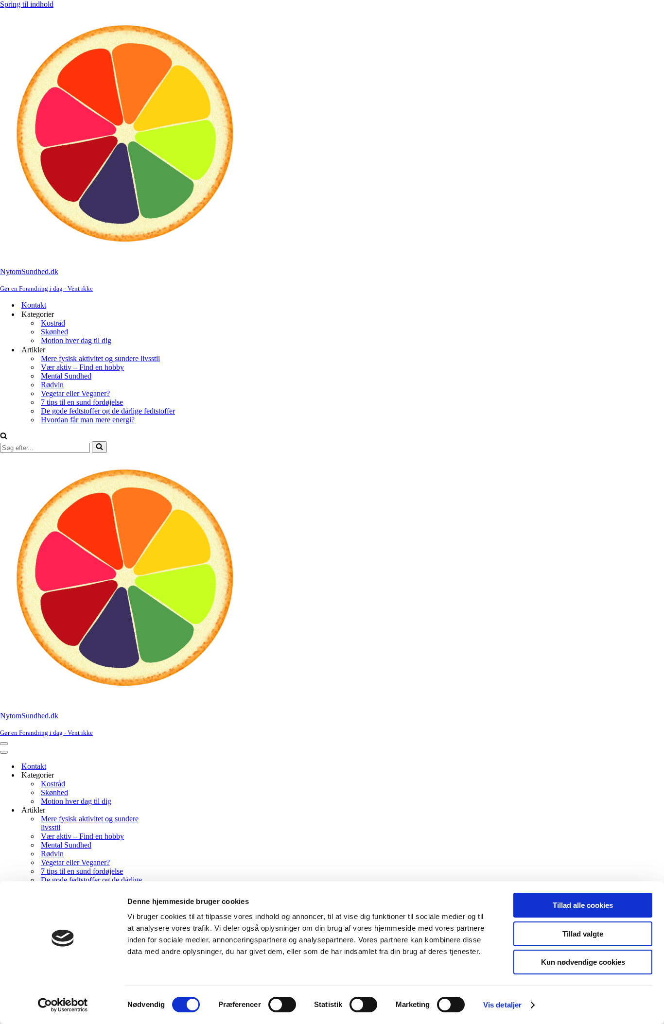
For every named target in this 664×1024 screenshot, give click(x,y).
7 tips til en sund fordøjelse (82, 402)
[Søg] (3, 437)
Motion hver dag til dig (76, 340)
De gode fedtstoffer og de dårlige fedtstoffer (108, 411)
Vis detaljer (502, 1005)
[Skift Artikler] (170, 810)
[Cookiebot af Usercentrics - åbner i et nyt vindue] (62, 1005)
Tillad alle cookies (583, 905)
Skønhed (54, 332)
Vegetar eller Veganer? (75, 393)
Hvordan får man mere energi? (88, 420)
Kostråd (53, 323)
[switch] (282, 1004)
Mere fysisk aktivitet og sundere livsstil (100, 358)
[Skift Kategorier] (170, 775)
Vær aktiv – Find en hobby (82, 367)
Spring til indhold (26, 4)
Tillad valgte (582, 934)
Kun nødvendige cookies (583, 962)
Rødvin (52, 385)
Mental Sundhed (66, 376)
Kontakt (33, 305)
